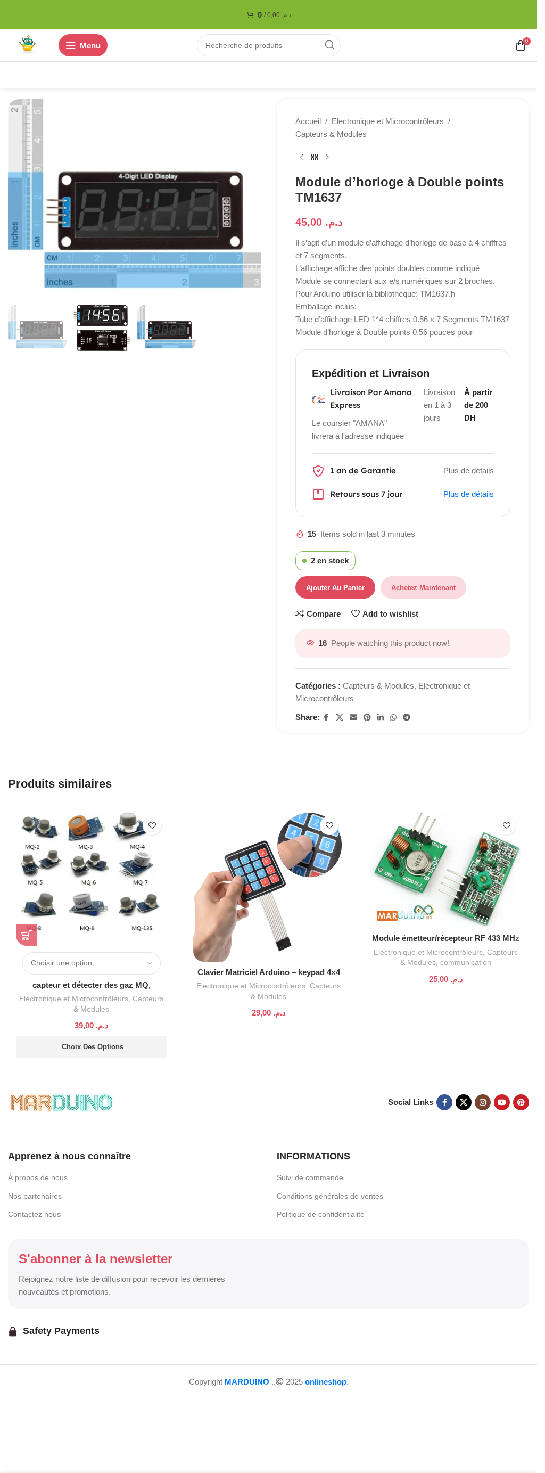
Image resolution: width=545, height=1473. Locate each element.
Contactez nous (34, 1214)
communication (465, 962)
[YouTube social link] (502, 1102)
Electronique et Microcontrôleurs (388, 121)
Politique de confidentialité (321, 1214)
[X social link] (339, 717)
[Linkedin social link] (380, 717)
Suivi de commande (310, 1177)
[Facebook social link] (326, 717)
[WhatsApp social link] (393, 717)
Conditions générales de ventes (330, 1196)
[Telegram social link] (407, 717)
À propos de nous (38, 1177)
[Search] (329, 45)
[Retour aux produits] (314, 157)
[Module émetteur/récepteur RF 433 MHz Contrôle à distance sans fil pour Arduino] (445, 869)
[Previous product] (301, 157)
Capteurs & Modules (331, 133)
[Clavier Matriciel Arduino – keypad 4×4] (268, 886)
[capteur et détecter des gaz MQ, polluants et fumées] (91, 878)
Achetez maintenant (423, 588)
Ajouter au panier (335, 588)
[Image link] (61, 1101)
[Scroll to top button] (25, 1403)
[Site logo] (28, 44)
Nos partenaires (35, 1196)
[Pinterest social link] (367, 717)
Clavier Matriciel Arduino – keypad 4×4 (268, 972)
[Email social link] (353, 717)
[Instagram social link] (483, 1102)
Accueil (308, 121)
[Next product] (327, 157)
